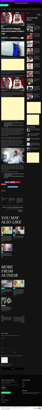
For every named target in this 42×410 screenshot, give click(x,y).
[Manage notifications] (40, 408)
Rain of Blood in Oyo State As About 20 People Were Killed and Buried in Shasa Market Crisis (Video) (37, 28)
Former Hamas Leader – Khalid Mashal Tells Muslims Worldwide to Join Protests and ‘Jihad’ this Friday (37, 88)
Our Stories (3, 288)
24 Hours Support (7, 392)
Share (19, 38)
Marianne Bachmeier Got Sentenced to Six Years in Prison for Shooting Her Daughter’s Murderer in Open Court (6, 308)
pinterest (4, 184)
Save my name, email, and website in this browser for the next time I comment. (12, 355)
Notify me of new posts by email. (6, 365)
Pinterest (23, 386)
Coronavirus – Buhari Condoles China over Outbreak (37, 80)
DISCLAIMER (3, 402)
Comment (2, 338)
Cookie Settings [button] (35, 408)
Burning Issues (3, 305)
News (2, 26)
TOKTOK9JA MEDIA (21, 3)
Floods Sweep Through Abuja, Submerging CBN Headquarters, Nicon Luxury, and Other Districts (6, 291)
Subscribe (20, 210)
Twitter (23, 383)
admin (7, 242)
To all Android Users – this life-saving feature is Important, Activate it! (37, 72)
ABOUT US (3, 395)
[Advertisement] (12, 64)
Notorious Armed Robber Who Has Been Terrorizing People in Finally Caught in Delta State (37, 96)
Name (2, 348)
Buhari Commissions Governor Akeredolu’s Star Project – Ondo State (37, 42)
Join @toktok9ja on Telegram (13, 186)
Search (39, 14)
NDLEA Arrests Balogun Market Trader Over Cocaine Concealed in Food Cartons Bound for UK (37, 65)
